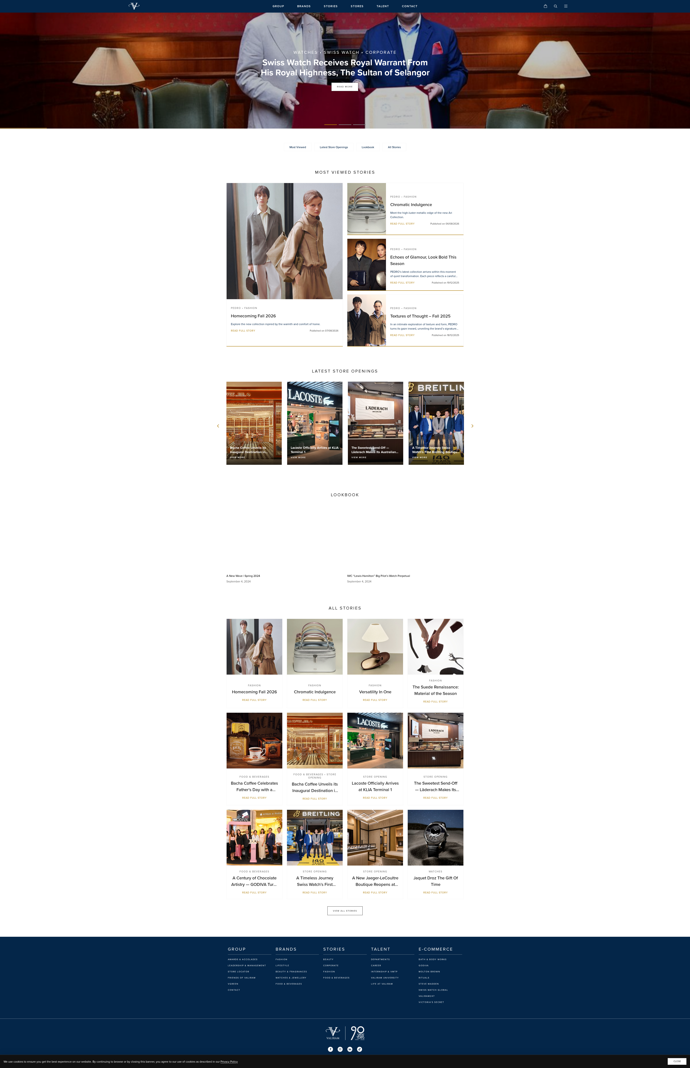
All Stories (394, 147)
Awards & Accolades (243, 959)
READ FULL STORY (243, 330)
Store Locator (238, 971)
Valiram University (385, 977)
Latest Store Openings (334, 147)
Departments (380, 959)
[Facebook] (330, 1049)
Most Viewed (297, 147)
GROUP (278, 6)
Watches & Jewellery (291, 977)
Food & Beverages (289, 983)
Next (471, 426)
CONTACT (410, 6)
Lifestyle (282, 965)
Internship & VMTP (384, 971)
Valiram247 (427, 996)
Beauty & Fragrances (291, 971)
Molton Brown (429, 971)
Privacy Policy (229, 1062)
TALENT (383, 6)
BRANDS (304, 6)
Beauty (328, 959)
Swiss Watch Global (433, 990)
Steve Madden (429, 983)
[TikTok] (359, 1049)
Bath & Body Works (433, 959)
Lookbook (368, 147)
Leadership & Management (247, 965)
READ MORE (345, 86)
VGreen (233, 983)
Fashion (282, 959)
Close (677, 1061)
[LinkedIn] (349, 1049)
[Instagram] (340, 1049)
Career (376, 965)
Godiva (424, 965)
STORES (357, 6)
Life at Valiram (382, 983)
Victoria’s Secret (431, 1002)
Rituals (424, 977)
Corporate (331, 965)
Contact (234, 990)
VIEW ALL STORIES (345, 910)
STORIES (331, 6)
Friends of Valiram (242, 977)
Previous (218, 426)
